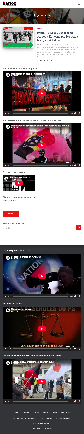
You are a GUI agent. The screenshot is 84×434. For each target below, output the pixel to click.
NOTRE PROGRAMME (45, 418)
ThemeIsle (49, 429)
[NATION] (10, 4)
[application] (42, 93)
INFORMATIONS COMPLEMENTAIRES (24, 418)
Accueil (15, 413)
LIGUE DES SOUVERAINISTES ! (42, 423)
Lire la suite (74, 57)
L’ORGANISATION (66, 413)
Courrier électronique (10, 201)
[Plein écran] (78, 113)
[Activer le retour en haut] (79, 429)
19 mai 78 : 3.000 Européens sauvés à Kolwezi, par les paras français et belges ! (57, 36)
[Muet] (75, 113)
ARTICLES (36, 413)
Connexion (25, 413)
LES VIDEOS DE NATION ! (63, 418)
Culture (39, 29)
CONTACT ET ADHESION (49, 413)
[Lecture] (5, 113)
